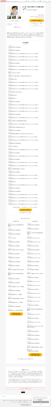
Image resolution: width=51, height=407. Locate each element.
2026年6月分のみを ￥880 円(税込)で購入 (35, 354)
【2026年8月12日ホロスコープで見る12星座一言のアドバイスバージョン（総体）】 (23, 139)
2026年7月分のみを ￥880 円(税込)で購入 (16, 314)
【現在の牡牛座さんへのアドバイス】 (34, 322)
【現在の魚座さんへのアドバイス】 (33, 237)
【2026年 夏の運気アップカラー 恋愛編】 (16, 286)
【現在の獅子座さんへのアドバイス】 (34, 297)
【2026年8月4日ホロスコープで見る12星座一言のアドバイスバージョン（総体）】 (23, 194)
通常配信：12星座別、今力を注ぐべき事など (16, 249)
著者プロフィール (18, 26)
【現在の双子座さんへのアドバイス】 (34, 314)
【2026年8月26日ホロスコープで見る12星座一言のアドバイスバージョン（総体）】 (23, 53)
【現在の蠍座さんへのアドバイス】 (33, 281)
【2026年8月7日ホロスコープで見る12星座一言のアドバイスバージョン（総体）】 (23, 175)
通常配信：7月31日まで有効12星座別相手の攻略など (16, 274)
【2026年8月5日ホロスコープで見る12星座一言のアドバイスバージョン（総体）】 (23, 184)
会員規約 (24, 400)
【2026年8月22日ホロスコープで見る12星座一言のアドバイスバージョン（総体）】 (23, 69)
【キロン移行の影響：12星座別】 (33, 269)
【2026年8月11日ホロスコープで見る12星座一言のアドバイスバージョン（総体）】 (23, 149)
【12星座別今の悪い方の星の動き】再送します (16, 127)
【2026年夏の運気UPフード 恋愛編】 (15, 294)
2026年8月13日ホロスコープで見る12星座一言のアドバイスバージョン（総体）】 (23, 136)
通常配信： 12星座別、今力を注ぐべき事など (35, 273)
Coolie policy (40, 399)
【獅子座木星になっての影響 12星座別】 (15, 310)
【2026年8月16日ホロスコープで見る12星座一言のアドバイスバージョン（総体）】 (23, 111)
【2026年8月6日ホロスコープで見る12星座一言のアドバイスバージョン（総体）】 (23, 178)
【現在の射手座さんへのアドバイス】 (34, 257)
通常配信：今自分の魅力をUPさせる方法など (16, 269)
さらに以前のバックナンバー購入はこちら (25, 358)
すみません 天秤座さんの (13, 146)
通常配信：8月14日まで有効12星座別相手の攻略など (16, 225)
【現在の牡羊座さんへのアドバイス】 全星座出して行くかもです (35, 327)
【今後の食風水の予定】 (12, 79)
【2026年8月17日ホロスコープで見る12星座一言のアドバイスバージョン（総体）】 (23, 107)
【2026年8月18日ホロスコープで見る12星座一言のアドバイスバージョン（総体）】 (23, 104)
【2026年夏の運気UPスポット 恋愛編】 (15, 302)
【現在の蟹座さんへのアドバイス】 (33, 301)
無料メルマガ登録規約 (30, 400)
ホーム (2, 396)
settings (40, 404)
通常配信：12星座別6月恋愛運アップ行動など (35, 347)
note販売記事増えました (12, 98)
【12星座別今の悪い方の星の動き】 (14, 47)
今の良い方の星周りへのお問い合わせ (15, 91)
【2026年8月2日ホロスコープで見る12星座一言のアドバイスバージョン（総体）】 (23, 200)
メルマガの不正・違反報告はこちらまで (25, 388)
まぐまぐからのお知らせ (10, 400)
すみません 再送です (12, 237)
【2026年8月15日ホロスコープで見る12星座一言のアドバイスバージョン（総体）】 (23, 117)
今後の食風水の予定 (11, 181)
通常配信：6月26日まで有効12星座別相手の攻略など (35, 309)
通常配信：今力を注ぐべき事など (14, 72)
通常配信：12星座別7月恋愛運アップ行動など (16, 298)
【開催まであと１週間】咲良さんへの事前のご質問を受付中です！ (20, 75)
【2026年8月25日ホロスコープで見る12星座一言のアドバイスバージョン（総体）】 (23, 56)
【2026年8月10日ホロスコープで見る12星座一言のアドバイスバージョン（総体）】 (23, 155)
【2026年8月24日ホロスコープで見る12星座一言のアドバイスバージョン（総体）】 (23, 59)
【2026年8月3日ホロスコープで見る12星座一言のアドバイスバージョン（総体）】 (23, 197)
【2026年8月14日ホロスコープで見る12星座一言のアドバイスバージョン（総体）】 (23, 123)
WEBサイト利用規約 (18, 400)
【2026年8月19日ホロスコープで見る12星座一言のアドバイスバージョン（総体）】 (23, 88)
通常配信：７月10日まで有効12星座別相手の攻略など (35, 233)
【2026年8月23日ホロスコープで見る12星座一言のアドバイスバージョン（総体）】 (23, 66)
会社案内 (4, 400)
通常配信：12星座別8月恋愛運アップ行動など (16, 168)
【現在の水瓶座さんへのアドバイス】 (34, 241)
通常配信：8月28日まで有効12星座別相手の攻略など (17, 120)
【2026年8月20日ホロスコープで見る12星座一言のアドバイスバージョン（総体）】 (23, 85)
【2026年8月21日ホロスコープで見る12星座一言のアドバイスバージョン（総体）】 (23, 82)
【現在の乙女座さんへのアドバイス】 (34, 293)
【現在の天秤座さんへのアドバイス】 (34, 285)
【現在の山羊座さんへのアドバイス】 (34, 253)
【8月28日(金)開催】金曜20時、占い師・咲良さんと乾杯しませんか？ (20, 133)
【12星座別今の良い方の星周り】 (14, 50)
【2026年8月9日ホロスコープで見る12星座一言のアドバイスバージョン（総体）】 (23, 162)
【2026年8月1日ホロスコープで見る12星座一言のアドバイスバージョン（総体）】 (23, 204)
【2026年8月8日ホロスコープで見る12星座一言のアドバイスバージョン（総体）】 (23, 165)
